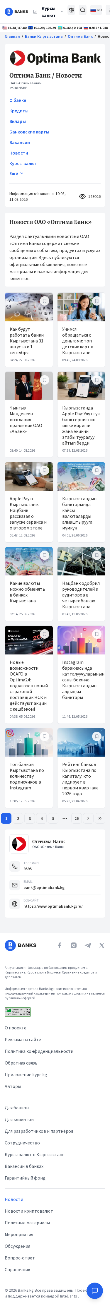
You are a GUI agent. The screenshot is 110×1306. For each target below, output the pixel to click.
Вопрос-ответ (20, 1258)
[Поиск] (83, 10)
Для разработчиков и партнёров (39, 1131)
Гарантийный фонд (25, 1178)
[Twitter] (101, 945)
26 (77, 818)
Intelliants (69, 1296)
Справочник (17, 1269)
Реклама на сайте (23, 1039)
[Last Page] (100, 818)
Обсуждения (17, 1246)
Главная (12, 36)
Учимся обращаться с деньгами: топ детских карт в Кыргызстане (77, 340)
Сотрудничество (22, 1143)
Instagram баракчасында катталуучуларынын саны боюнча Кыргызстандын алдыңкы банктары (83, 679)
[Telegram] (87, 945)
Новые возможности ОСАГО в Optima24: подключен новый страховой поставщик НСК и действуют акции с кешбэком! (29, 685)
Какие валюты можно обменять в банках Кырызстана (27, 592)
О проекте (15, 1028)
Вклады (17, 121)
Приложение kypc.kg (26, 1074)
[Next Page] (88, 818)
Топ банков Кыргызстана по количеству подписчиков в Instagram (27, 776)
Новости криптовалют (29, 1211)
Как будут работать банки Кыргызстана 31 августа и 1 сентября (27, 340)
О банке (17, 100)
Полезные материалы (27, 1223)
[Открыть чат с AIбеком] (95, 1291)
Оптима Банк (80, 36)
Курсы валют (48, 11)
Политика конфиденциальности (39, 1051)
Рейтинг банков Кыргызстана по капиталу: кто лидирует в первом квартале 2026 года (80, 778)
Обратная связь (21, 1063)
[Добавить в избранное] (44, 301)
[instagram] (73, 945)
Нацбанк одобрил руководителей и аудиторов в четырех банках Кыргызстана (81, 594)
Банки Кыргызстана (44, 36)
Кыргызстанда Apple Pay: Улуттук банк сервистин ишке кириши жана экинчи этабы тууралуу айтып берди (81, 425)
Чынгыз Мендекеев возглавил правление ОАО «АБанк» (26, 419)
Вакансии (19, 142)
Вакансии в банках (24, 1166)
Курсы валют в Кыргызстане (35, 1154)
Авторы (13, 1086)
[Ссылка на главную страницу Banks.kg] (16, 12)
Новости (18, 153)
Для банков (17, 1107)
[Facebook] (59, 945)
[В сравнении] (71, 10)
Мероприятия (19, 1234)
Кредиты (18, 111)
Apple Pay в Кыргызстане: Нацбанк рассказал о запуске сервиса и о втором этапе (28, 513)
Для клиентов (19, 1119)
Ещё (13, 173)
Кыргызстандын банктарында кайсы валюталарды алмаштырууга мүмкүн (79, 513)
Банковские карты (29, 132)
